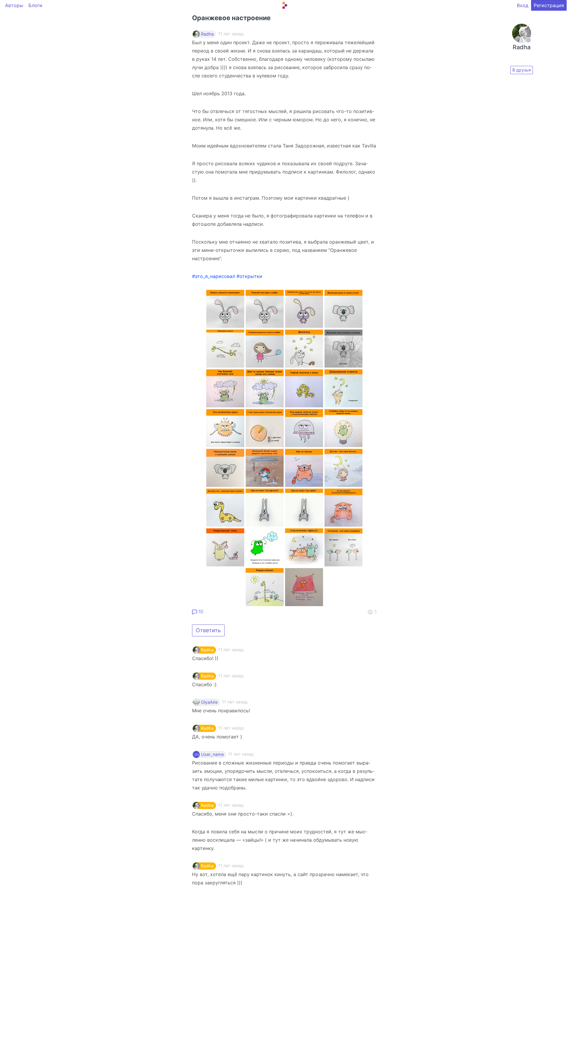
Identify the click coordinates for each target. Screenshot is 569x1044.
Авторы (14, 5)
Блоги (35, 5)
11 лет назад (231, 649)
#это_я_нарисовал (213, 276)
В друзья (521, 69)
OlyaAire (209, 702)
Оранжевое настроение (231, 18)
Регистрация (549, 5)
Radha (207, 34)
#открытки (249, 276)
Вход (522, 5)
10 (200, 611)
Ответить (208, 630)
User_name (212, 754)
